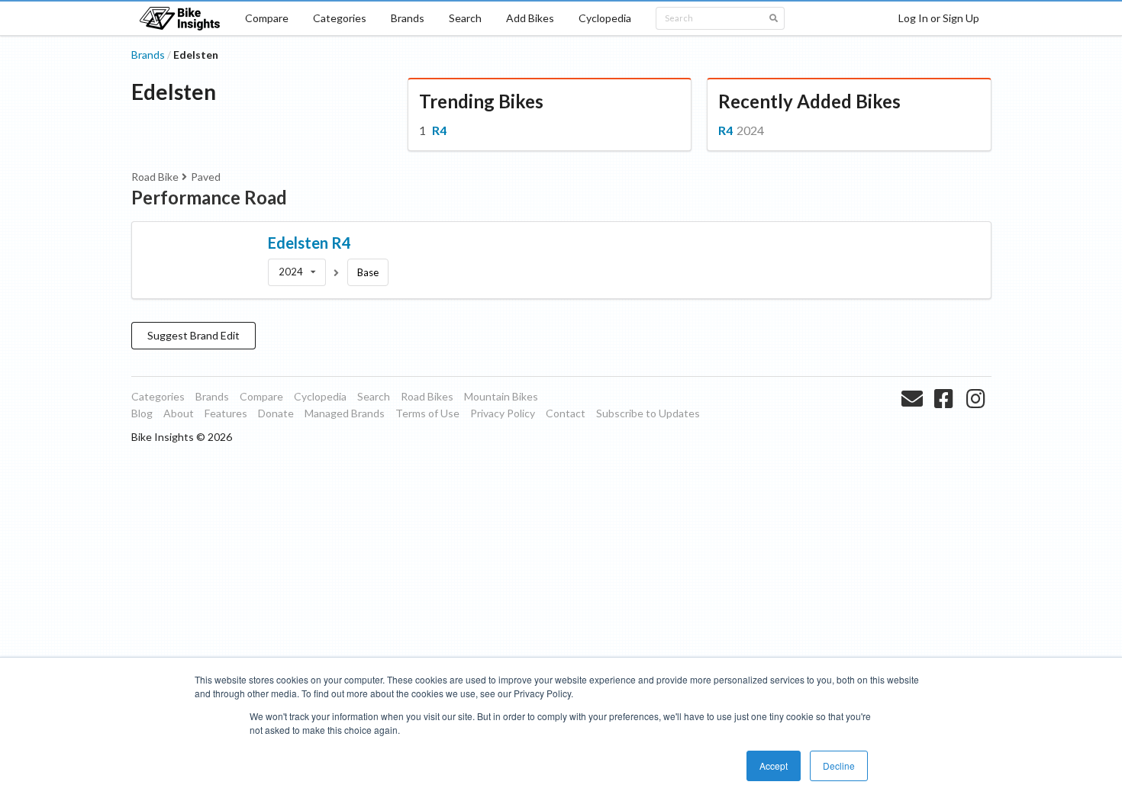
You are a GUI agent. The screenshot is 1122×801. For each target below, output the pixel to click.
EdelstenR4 (309, 242)
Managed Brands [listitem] (345, 413)
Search (465, 17)
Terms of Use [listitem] (427, 413)
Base (368, 272)
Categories (339, 17)
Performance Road (209, 197)
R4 (439, 130)
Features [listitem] (226, 413)
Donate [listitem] (276, 413)
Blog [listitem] (142, 413)
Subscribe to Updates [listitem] (648, 413)
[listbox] (297, 272)
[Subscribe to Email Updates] (914, 416)
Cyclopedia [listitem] (320, 396)
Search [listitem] (373, 396)
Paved (206, 176)
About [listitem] (178, 413)
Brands (407, 17)
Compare (267, 17)
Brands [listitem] (212, 396)
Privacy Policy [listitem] (502, 413)
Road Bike (155, 176)
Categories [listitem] (158, 396)
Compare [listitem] (261, 396)
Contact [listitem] (565, 413)
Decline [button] (839, 765)
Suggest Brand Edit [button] (193, 335)
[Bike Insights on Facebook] (945, 416)
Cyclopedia (605, 17)
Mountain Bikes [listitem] (501, 396)
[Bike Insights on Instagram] (977, 416)
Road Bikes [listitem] (427, 396)
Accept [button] (773, 765)
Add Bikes (530, 17)
